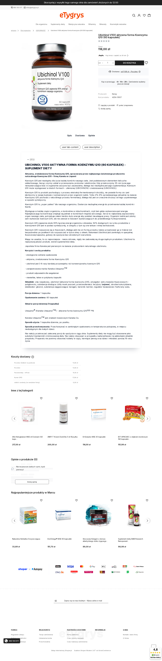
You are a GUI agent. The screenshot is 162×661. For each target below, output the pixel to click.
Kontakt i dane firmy (130, 635)
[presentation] (14, 418)
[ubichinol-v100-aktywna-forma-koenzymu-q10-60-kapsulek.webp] (52, 81)
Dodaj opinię (32, 482)
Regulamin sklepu (17, 635)
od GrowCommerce (103, 650)
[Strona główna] (71, 15)
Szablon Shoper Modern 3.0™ (85, 650)
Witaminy (92, 24)
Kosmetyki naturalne (118, 24)
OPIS (32, 159)
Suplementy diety (58, 24)
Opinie (91, 135)
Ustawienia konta (45, 638)
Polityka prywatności (18, 638)
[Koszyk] (149, 15)
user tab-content (70, 147)
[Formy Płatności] (81, 569)
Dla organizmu (41, 24)
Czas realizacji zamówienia (77, 642)
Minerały (102, 24)
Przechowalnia (44, 642)
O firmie (126, 638)
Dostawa (80, 135)
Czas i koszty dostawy (75, 638)
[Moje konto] (139, 15)
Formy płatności (73, 635)
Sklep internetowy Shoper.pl (61, 650)
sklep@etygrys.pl (32, 7)
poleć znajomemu (126, 105)
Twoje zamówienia (46, 635)
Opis (69, 135)
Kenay (114, 94)
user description (92, 147)
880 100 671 (17, 7)
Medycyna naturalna (76, 24)
